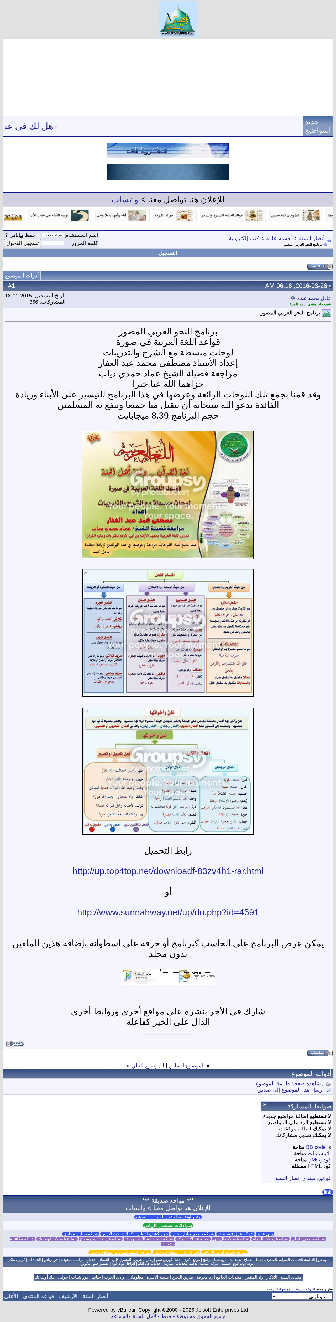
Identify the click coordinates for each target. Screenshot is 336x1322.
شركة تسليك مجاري (80, 1234)
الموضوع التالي (147, 1065)
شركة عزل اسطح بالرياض (176, 1252)
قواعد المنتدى (38, 1296)
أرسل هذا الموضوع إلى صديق (291, 1090)
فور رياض (51, 1260)
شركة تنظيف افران (308, 1239)
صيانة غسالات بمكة (193, 1239)
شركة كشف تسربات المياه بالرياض (119, 1252)
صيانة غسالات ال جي (231, 1239)
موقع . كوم (192, 1260)
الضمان (103, 1260)
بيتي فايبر (265, 1234)
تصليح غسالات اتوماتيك (57, 1239)
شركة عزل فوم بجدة (235, 1234)
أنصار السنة (312, 238)
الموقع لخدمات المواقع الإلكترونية (291, 1289)
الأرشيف (68, 1296)
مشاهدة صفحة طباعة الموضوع (290, 1083)
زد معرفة (205, 1277)
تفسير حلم (101, 1264)
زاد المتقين (254, 1277)
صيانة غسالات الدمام (270, 1239)
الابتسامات (319, 1153)
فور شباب (79, 1277)
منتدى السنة (291, 1277)
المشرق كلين (121, 1260)
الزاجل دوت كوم (123, 1264)
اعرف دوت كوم (244, 1264)
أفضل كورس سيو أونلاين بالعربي (157, 1260)
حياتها (96, 1277)
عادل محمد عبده (314, 298)
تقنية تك (235, 1260)
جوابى (63, 1277)
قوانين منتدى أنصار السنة (303, 1178)
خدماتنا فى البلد (149, 1264)
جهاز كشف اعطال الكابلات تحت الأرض (134, 1234)
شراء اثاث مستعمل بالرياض (168, 1225)
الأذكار (271, 1277)
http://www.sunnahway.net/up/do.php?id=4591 (168, 912)
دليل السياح (252, 1260)
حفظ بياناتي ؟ (20, 235)
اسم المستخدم (81, 235)
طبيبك (226, 1264)
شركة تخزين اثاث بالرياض (224, 1252)
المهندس (324, 1260)
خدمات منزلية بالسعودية (78, 1260)
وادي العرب (114, 1277)
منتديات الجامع (229, 1277)
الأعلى (11, 1296)
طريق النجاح (182, 1277)
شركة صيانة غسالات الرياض (149, 1239)
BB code (316, 1147)
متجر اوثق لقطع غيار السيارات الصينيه (168, 1217)
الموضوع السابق (187, 1065)
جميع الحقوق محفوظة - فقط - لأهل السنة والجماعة (168, 1316)
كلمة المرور (85, 243)
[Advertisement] (168, 76)
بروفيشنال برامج (215, 1260)
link (327, 1192)
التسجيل (168, 253)
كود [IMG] (319, 1160)
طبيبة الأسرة (158, 1277)
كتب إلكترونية (244, 238)
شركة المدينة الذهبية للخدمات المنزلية (191, 1264)
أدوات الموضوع (22, 275)
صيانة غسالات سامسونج (101, 1239)
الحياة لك (34, 1260)
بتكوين (85, 1264)
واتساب (124, 199)
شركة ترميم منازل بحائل (192, 1234)
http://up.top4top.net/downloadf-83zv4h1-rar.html (168, 871)
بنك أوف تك (45, 1277)
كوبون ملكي (16, 1260)
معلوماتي (136, 1277)
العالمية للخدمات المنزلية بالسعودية (289, 1260)
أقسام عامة (279, 238)
